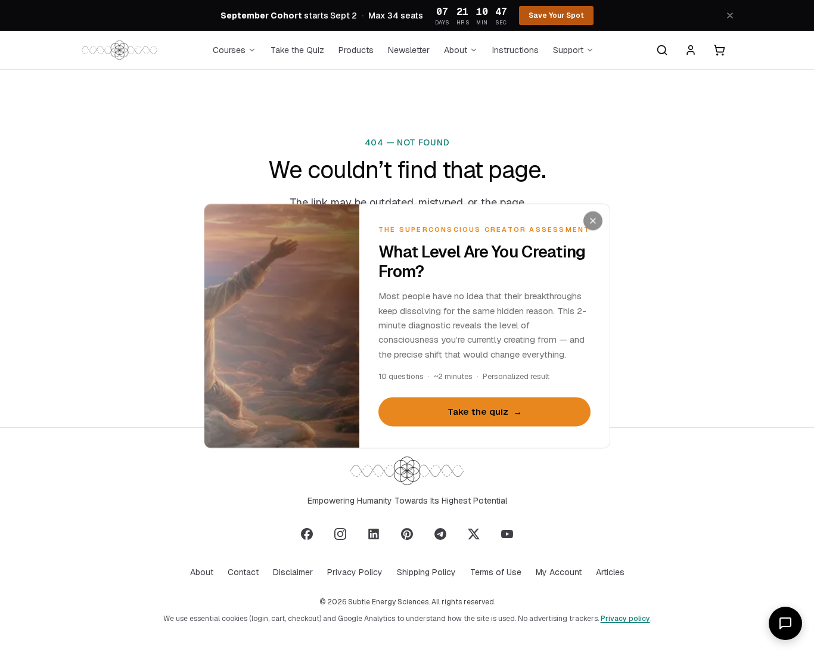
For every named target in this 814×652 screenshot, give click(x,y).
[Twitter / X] (474, 534)
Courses (229, 50)
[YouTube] (507, 534)
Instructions (515, 50)
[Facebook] (307, 534)
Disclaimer (293, 572)
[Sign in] (691, 50)
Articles (610, 572)
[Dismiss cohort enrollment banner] (730, 15)
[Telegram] (440, 534)
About (455, 50)
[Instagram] (340, 534)
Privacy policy (625, 618)
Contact (243, 572)
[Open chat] (785, 623)
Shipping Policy (426, 572)
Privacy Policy (355, 572)
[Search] (662, 50)
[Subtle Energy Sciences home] (119, 50)
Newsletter (409, 50)
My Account (559, 572)
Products (356, 50)
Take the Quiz (297, 50)
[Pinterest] (407, 534)
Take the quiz (485, 411)
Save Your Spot (556, 15)
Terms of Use (495, 572)
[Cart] (719, 50)
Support (568, 50)
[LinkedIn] (374, 534)
